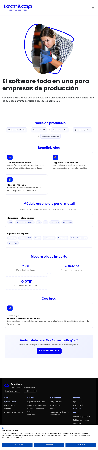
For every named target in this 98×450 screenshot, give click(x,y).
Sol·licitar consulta (49, 350)
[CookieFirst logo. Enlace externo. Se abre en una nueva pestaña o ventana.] (3, 428)
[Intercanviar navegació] (93, 7)
